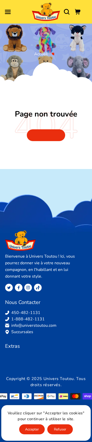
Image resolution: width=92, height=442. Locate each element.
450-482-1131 (25, 312)
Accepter (32, 429)
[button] (8, 12)
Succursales (22, 332)
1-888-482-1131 (28, 319)
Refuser (60, 429)
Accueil (41, 54)
